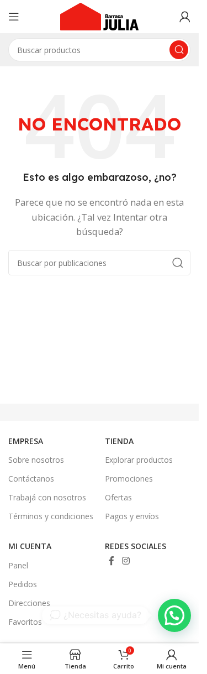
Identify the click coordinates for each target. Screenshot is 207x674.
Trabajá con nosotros (47, 497)
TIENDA (119, 441)
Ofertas (118, 497)
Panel (18, 565)
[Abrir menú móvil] (14, 17)
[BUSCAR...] (177, 262)
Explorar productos (139, 459)
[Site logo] (99, 15)
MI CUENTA (29, 546)
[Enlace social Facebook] (111, 561)
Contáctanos (31, 478)
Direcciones (29, 603)
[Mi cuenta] (185, 17)
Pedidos (22, 584)
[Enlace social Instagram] (125, 561)
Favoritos (25, 621)
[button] (174, 615)
